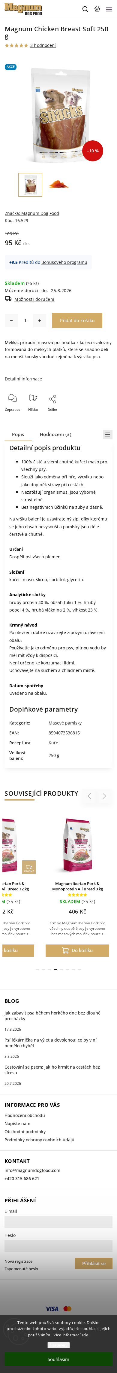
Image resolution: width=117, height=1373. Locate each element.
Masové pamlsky (65, 723)
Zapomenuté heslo (21, 1268)
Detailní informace (23, 379)
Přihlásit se (94, 1263)
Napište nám (17, 1123)
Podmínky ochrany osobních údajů (39, 1140)
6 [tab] (67, 969)
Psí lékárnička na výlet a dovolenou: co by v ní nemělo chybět (50, 1042)
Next (104, 796)
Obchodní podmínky (25, 1131)
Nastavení (59, 1345)
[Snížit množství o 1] (11, 320)
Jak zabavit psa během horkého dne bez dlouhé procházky (52, 1015)
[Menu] (109, 9)
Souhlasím (58, 1359)
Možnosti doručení (34, 299)
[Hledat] (85, 9)
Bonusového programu (64, 262)
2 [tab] (43, 969)
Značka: (32, 213)
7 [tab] (73, 969)
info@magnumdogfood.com (32, 1170)
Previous (90, 796)
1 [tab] (37, 969)
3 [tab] (49, 969)
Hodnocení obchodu (24, 1115)
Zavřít (98, 417)
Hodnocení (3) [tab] (56, 434)
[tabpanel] (77, 886)
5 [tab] (61, 969)
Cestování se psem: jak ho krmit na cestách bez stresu (52, 1070)
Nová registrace (18, 1261)
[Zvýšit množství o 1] (39, 320)
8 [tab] (79, 969)
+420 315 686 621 (21, 1178)
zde (85, 1335)
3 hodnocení (43, 45)
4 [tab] (55, 969)
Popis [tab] (18, 434)
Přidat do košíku (77, 320)
